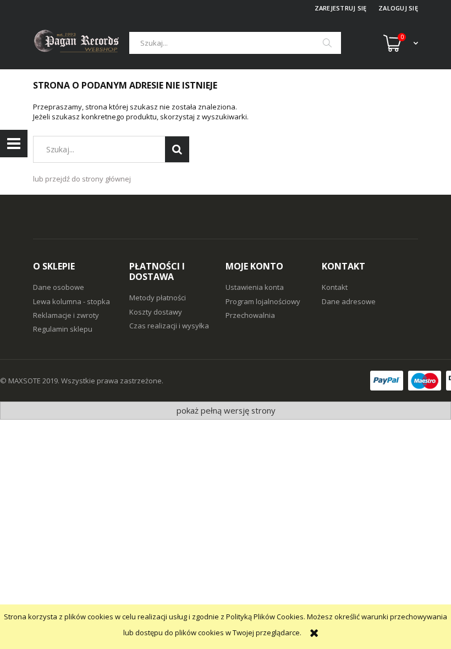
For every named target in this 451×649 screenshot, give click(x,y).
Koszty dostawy (155, 312)
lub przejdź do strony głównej (82, 179)
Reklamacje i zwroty (66, 315)
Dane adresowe (349, 301)
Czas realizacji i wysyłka (169, 326)
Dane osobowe (58, 287)
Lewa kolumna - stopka (71, 301)
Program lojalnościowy (263, 301)
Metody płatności (157, 297)
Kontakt (335, 287)
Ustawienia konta (255, 287)
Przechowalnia (250, 315)
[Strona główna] (81, 43)
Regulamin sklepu (62, 329)
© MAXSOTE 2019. (30, 381)
